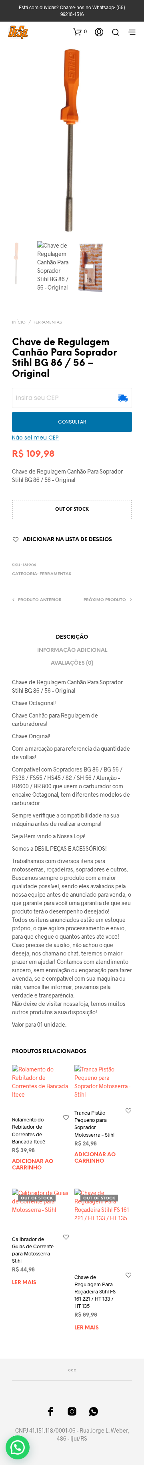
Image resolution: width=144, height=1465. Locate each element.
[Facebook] (50, 1411)
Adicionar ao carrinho (32, 1165)
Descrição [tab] (72, 637)
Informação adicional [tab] (72, 650)
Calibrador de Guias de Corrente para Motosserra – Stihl (33, 1250)
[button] (80, 32)
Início (19, 322)
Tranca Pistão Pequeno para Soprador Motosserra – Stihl (94, 1123)
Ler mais (24, 1282)
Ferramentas (48, 322)
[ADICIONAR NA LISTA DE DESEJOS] (66, 1117)
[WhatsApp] (93, 1411)
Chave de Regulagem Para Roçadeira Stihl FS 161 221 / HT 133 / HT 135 (95, 1291)
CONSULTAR (72, 421)
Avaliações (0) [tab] (72, 663)
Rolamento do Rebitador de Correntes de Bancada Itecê (28, 1131)
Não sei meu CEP (35, 438)
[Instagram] (72, 1411)
